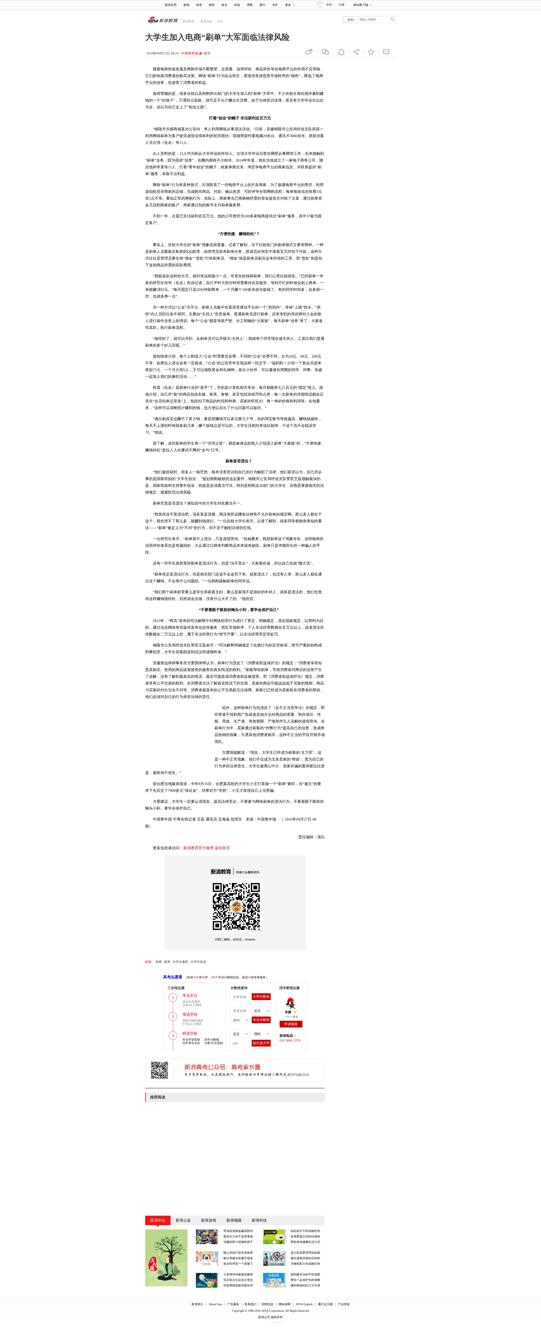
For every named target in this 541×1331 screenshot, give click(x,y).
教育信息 (206, 21)
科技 (237, 5)
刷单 (167, 962)
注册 (341, 4)
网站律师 (285, 1304)
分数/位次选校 (213, 1043)
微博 (207, 53)
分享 (356, 52)
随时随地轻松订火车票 (305, 1285)
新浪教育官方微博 (198, 848)
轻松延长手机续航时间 (305, 1231)
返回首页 (222, 848)
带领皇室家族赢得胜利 (238, 1231)
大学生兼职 (180, 962)
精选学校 (190, 1033)
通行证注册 (325, 1304)
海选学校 (190, 1014)
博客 (250, 5)
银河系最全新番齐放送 (238, 1258)
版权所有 (277, 1317)
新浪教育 (189, 21)
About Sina (215, 1304)
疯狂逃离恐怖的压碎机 (305, 1258)
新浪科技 (259, 1220)
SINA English (304, 1304)
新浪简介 (197, 1304)
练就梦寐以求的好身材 (305, 1236)
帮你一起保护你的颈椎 (305, 1280)
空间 (341, 52)
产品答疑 (344, 1304)
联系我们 (250, 1304)
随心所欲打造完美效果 (238, 1252)
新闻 (186, 5)
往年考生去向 (191, 1043)
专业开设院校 (191, 1039)
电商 (159, 962)
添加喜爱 (371, 52)
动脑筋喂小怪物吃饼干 (238, 1242)
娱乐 (224, 5)
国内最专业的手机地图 (305, 1274)
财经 (212, 5)
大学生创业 (198, 962)
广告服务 (233, 1304)
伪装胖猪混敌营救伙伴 (238, 1285)
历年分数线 (211, 1039)
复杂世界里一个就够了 (238, 1263)
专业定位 (190, 995)
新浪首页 (171, 5)
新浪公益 (183, 1220)
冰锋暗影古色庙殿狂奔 (305, 1263)
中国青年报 (189, 53)
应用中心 (157, 1220)
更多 (288, 5)
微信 (325, 52)
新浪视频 (234, 1220)
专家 (288, 1012)
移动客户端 (360, 5)
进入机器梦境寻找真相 (305, 1252)
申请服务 (291, 1024)
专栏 (275, 5)
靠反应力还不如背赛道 (238, 1236)
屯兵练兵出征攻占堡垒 (238, 1280)
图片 (262, 5)
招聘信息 (267, 1304)
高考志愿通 (172, 977)
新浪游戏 (208, 1220)
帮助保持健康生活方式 (305, 1242)
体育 (199, 5)
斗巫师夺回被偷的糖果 (238, 1274)
